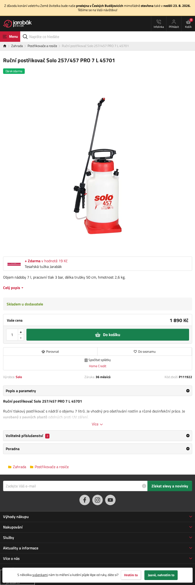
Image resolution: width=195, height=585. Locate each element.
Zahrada (17, 45)
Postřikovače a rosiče (42, 45)
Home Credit (97, 365)
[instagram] (97, 500)
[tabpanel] (97, 406)
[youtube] (110, 500)
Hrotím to (131, 575)
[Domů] (7, 46)
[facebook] (84, 500)
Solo (19, 376)
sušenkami (40, 574)
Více (95, 424)
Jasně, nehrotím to (161, 575)
